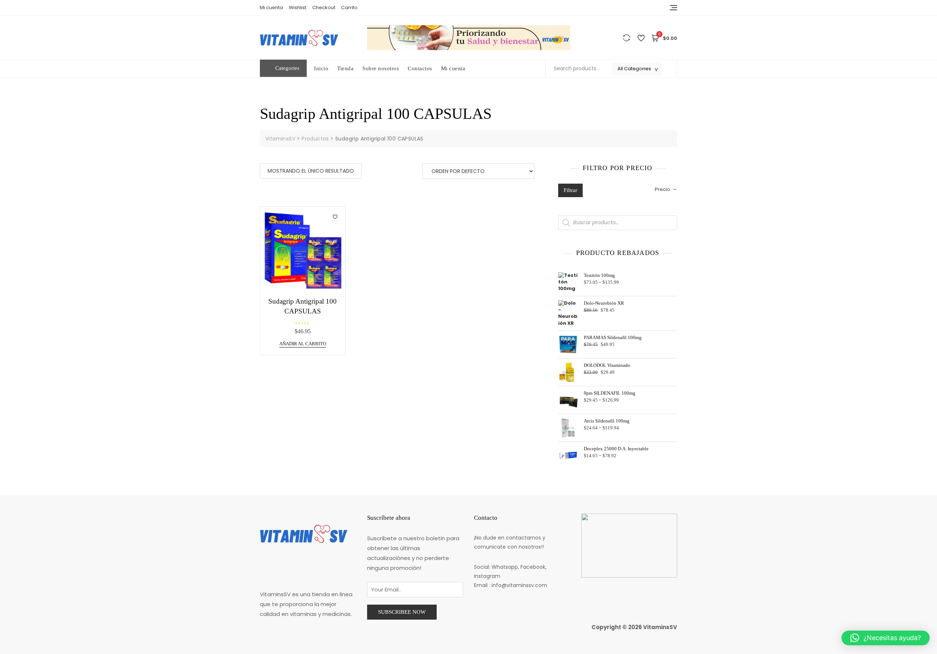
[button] (885, 638)
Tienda (345, 68)
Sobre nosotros (380, 68)
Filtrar (570, 190)
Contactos (420, 68)
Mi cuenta (271, 7)
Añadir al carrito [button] (302, 343)
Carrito (349, 7)
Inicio (321, 68)
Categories (287, 68)
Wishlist (297, 7)
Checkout (323, 7)
